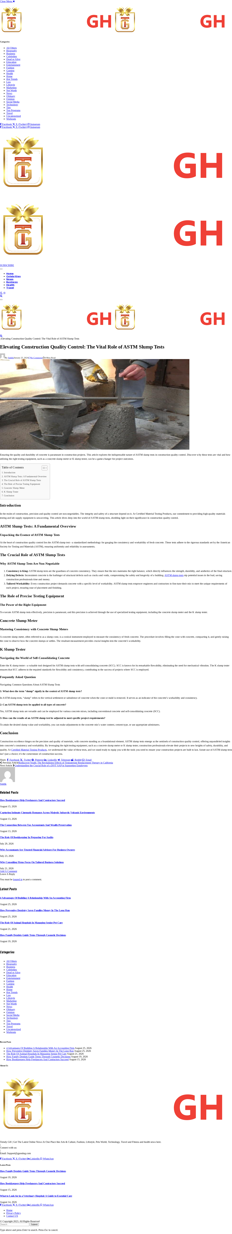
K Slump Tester (11, 491)
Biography (11, 50)
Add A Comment (8, 871)
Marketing (11, 87)
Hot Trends (12, 79)
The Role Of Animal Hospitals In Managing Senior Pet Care (31, 922)
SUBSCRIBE (7, 265)
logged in (17, 879)
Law (8, 82)
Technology (12, 104)
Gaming (10, 70)
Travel (9, 113)
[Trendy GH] (113, 333)
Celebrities (11, 56)
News (9, 93)
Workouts (11, 119)
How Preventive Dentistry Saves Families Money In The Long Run (35, 910)
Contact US (12, 1216)
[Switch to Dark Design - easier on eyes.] (1, 293)
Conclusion (9, 495)
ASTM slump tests (174, 575)
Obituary (10, 96)
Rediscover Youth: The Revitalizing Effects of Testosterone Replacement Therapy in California (65, 762)
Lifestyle (10, 84)
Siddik (11, 358)
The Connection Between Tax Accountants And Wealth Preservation (36, 825)
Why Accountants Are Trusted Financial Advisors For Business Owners (37, 849)
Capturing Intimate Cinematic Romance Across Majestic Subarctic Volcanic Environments (47, 812)
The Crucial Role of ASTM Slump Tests (22, 480)
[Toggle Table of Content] (43, 468)
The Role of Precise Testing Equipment (22, 484)
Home (9, 76)
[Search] (1, 296)
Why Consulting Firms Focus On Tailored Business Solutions (32, 862)
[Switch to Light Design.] (4, 293)
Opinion (10, 99)
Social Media (12, 101)
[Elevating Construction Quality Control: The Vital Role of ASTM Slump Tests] (94, 448)
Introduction (9, 472)
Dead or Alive (13, 59)
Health (9, 73)
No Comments (36, 358)
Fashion (10, 67)
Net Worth (11, 90)
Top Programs (13, 110)
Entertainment (13, 65)
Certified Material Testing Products (29, 749)
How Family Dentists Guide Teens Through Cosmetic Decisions (33, 935)
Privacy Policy (13, 1213)
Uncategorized (13, 116)
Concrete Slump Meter (14, 488)
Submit (34, 1224)
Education (11, 62)
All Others (11, 48)
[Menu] (1, 299)
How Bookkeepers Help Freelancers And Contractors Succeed (32, 800)
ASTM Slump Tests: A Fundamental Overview (25, 476)
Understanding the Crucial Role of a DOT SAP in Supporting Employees (51, 765)
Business (10, 53)
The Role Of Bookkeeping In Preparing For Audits (26, 837)
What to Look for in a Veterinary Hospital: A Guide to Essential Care (36, 1196)
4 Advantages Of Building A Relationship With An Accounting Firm (35, 898)
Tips (8, 107)
